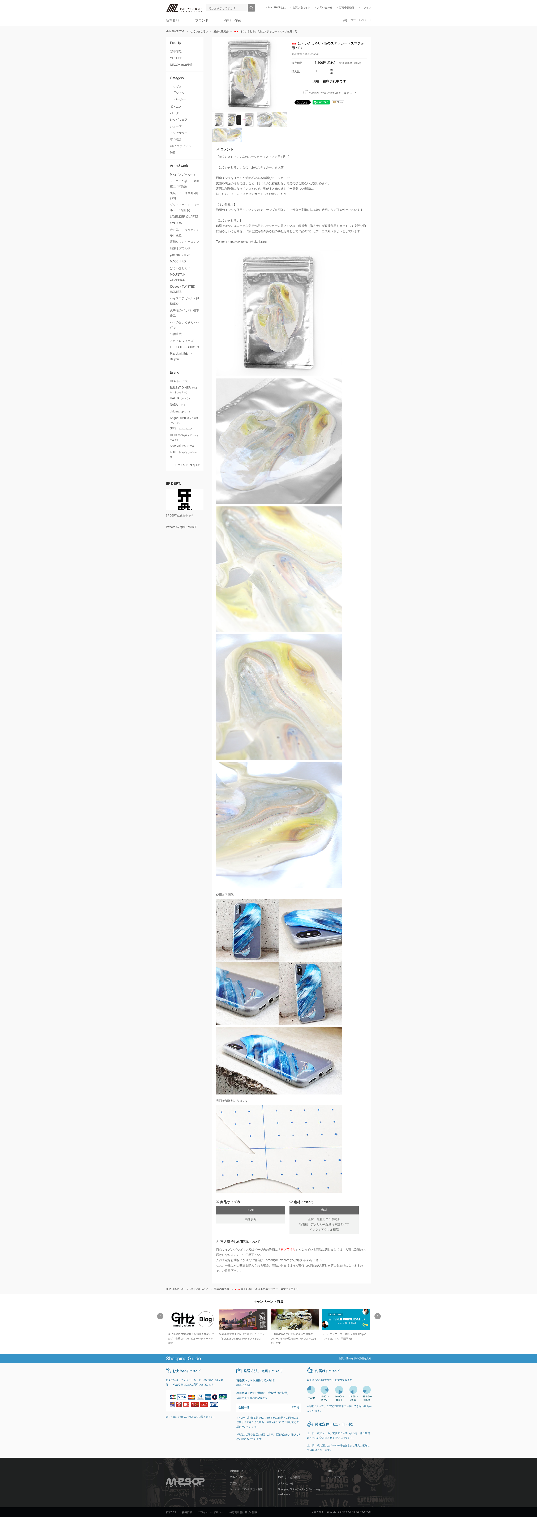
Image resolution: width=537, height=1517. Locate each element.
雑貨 (173, 152)
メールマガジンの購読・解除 (246, 1489)
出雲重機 (176, 334)
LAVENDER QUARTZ (184, 216)
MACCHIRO (178, 261)
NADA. (179, 404)
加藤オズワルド (180, 248)
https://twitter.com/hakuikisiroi (247, 241)
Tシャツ (179, 92)
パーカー (180, 99)
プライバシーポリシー (210, 1512)
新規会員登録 (346, 7)
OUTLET (176, 58)
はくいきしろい (180, 268)
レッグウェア (179, 119)
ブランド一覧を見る (189, 465)
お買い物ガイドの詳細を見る (355, 1358)
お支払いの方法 (187, 1416)
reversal (183, 445)
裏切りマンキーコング (184, 241)
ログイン (366, 7)
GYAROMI (176, 223)
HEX (180, 381)
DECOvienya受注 (181, 64)
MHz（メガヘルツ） (183, 174)
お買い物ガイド (301, 7)
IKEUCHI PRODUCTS (184, 347)
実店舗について (239, 1483)
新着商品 (172, 20)
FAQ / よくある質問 (289, 1477)
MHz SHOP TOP (175, 31)
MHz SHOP (236, 1477)
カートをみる (358, 19)
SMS (182, 428)
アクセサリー (179, 132)
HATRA (180, 398)
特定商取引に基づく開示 (243, 1512)
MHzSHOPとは (277, 7)
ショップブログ (335, 1477)
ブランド (202, 20)
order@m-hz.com (277, 1260)
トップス (176, 86)
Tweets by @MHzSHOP (181, 527)
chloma (180, 411)
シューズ (176, 126)
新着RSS (171, 1512)
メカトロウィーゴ (181, 340)
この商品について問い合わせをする (330, 93)
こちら (248, 1385)
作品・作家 (232, 20)
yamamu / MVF (180, 254)
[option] (191, 1325)
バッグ (174, 113)
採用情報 (187, 1512)
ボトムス (176, 106)
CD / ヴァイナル (180, 146)
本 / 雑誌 (175, 139)
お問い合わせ (324, 7)
